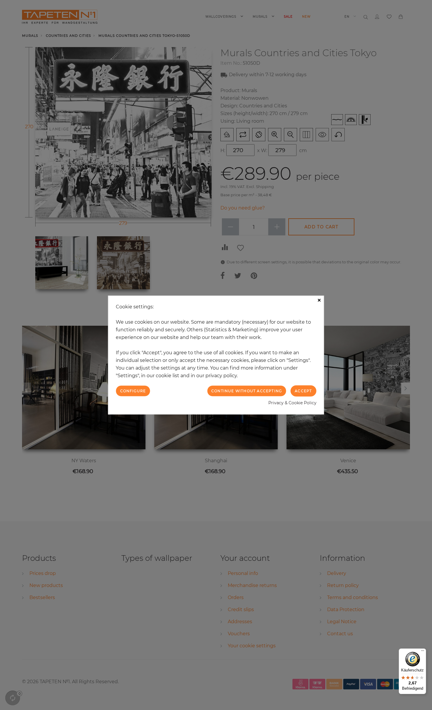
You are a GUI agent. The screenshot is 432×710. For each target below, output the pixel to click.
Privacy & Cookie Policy (292, 402)
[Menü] (422, 652)
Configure (133, 390)
